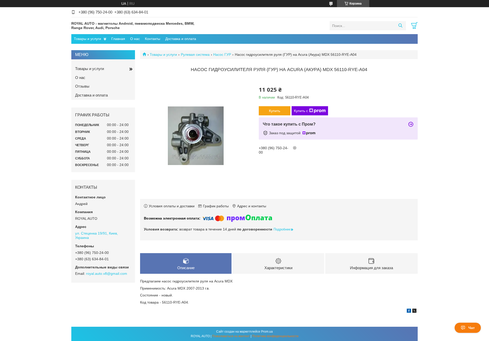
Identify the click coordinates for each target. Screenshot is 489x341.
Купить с (301, 111)
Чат (471, 328)
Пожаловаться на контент (231, 336)
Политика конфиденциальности (275, 336)
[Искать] (400, 25)
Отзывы (82, 86)
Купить (274, 111)
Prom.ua (267, 331)
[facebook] (409, 311)
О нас (135, 39)
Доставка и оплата (180, 39)
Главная (118, 39)
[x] (414, 311)
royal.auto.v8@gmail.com (106, 273)
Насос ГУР (222, 54)
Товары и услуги (87, 39)
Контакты (152, 39)
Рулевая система (195, 54)
